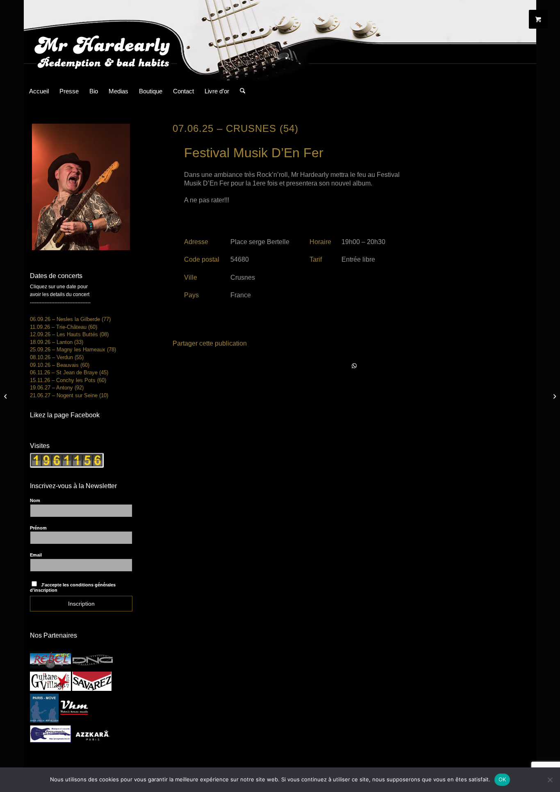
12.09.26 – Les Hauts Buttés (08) (69, 334)
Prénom (38, 527)
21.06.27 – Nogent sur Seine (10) (69, 395)
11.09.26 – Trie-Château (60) (63, 327)
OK (502, 779)
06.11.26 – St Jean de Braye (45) (69, 372)
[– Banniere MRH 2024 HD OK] (280, 40)
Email (36, 554)
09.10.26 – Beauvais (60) (59, 365)
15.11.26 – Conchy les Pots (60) (68, 380)
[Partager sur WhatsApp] (354, 366)
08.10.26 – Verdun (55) (57, 357)
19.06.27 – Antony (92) (57, 388)
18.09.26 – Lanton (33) (56, 342)
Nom (35, 500)
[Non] (550, 780)
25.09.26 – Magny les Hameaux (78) (73, 349)
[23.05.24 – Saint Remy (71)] (6, 396)
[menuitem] (39, 91)
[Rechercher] (239, 91)
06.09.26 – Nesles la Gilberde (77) (70, 319)
